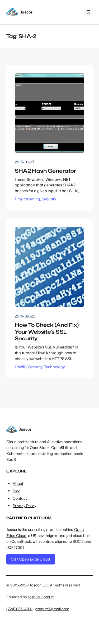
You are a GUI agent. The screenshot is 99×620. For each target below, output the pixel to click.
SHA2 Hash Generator (45, 170)
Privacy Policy (24, 505)
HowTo (21, 367)
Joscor (26, 12)
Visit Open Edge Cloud (30, 559)
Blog (16, 490)
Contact (20, 498)
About (18, 483)
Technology (54, 367)
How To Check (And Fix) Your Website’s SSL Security (47, 332)
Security (49, 199)
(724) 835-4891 (19, 608)
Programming (27, 199)
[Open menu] (88, 12)
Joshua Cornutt (41, 596)
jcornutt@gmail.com (52, 608)
